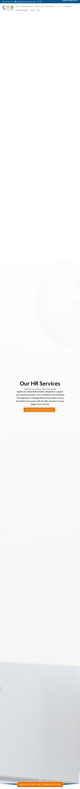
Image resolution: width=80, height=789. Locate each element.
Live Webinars (67, 6)
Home (17, 6)
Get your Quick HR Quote (39, 410)
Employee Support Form (70, 0)
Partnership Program (22, 10)
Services (58, 6)
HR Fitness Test (39, 6)
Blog (38, 10)
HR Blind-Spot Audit (27, 6)
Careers (32, 10)
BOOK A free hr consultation (40, 784)
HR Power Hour (50, 6)
